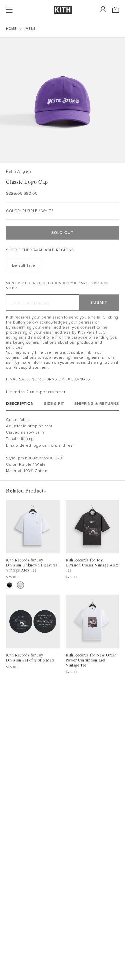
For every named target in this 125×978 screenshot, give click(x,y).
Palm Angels (19, 171)
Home (11, 28)
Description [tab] (20, 403)
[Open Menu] (9, 9)
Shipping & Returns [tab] (96, 403)
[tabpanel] (62, 445)
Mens (30, 28)
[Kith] (63, 10)
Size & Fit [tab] (54, 403)
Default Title (23, 265)
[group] (62, 100)
